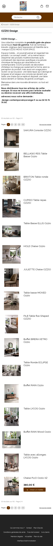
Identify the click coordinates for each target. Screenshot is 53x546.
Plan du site (38, 536)
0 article (42, 6)
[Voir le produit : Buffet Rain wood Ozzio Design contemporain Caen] (11, 448)
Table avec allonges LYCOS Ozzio (35, 456)
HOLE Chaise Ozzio (34, 246)
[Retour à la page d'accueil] (23, 6)
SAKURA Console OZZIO (37, 130)
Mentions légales (17, 536)
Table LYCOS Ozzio (34, 408)
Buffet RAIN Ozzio (34, 385)
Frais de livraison (33, 532)
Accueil (5, 24)
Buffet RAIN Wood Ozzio (37, 431)
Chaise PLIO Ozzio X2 (35, 478)
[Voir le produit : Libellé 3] (11, 375)
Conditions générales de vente (14, 532)
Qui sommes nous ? (17, 528)
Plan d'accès (38, 528)
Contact (47, 6)
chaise (13, 76)
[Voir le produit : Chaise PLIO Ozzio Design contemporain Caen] (11, 495)
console (29, 74)
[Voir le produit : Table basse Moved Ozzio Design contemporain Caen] (11, 309)
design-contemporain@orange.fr (18, 100)
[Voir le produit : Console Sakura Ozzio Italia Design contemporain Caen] (11, 147)
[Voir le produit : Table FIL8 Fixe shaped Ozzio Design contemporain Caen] (11, 333)
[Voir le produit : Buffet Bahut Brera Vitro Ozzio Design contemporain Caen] (11, 356)
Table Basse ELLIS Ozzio (37, 223)
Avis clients (45, 532)
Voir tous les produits (45, 124)
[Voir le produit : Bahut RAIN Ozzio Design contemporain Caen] (11, 402)
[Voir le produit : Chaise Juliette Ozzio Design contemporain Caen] (11, 286)
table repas (32, 72)
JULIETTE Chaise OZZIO (37, 269)
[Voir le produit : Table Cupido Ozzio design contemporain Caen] (11, 217)
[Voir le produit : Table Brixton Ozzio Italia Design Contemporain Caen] (11, 194)
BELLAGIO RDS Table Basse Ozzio (35, 155)
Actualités (28, 536)
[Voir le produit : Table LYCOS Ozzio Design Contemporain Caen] (11, 425)
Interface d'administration (26, 541)
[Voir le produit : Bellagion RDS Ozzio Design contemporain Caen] (11, 170)
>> (23, 124)
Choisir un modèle (36, 490)
